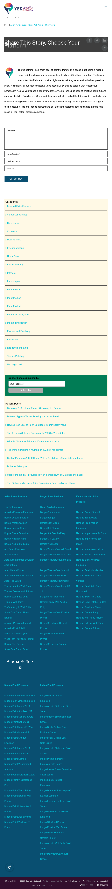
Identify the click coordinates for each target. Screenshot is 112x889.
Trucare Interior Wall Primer (18, 586)
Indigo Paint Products (51, 685)
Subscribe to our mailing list (23, 378)
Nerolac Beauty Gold (86, 517)
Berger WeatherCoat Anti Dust (55, 554)
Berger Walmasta (49, 544)
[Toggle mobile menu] (106, 5)
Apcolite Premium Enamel (17, 623)
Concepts (12, 231)
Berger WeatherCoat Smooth (54, 570)
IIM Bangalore (91, 881)
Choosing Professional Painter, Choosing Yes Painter (34, 408)
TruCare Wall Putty (13, 602)
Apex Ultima (10, 565)
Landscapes (13, 281)
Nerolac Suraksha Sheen (88, 607)
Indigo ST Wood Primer (52, 822)
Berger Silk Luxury (49, 538)
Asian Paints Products (15, 496)
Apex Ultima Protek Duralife (18, 575)
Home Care (13, 256)
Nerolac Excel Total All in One (91, 602)
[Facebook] (8, 661)
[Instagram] (27, 661)
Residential (13, 339)
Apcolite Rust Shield (14, 628)
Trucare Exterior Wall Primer (18, 591)
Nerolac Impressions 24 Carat (91, 533)
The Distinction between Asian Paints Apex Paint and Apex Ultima (41, 483)
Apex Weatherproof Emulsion (19, 559)
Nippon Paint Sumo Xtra (16, 753)
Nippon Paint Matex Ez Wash (19, 727)
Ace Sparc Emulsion (14, 549)
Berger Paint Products (51, 496)
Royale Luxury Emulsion (16, 517)
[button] (10, 867)
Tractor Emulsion (13, 507)
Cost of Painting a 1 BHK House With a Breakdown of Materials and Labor (45, 474)
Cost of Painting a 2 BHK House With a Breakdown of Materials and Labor (45, 458)
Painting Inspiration (17, 322)
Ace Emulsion (11, 554)
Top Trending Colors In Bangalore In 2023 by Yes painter (36, 433)
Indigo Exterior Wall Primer (53, 827)
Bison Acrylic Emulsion (52, 507)
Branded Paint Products (19, 206)
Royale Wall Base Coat (16, 596)
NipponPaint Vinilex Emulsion (19, 701)
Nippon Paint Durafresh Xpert (19, 774)
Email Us (103, 885)
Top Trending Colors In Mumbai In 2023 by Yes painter (35, 449)
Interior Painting (15, 264)
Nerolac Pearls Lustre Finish (90, 554)
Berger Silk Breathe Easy (52, 533)
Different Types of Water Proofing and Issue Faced (33, 416)
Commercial (13, 223)
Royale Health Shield (15, 538)
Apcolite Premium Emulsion (18, 512)
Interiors (11, 273)
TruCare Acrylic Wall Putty (17, 607)
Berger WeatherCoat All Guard (55, 549)
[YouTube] (17, 661)
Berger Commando (50, 512)
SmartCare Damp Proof (16, 649)
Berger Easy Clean (49, 523)
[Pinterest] (22, 661)
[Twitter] (13, 661)
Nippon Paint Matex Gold (17, 732)
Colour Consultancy (17, 214)
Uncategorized (14, 364)
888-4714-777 (87, 885)
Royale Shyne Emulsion (16, 533)
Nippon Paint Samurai (15, 758)
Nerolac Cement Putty (87, 612)
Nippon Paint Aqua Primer (17, 816)
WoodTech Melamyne (15, 633)
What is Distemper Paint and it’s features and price (33, 441)
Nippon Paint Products (16, 685)
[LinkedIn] (32, 661)
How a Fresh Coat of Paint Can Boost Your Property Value (36, 425)
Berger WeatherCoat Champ (54, 580)
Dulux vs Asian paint (17, 466)
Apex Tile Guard (12, 580)
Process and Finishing (18, 331)
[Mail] (20, 667)
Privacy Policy (46, 885)
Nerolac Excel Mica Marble (89, 570)
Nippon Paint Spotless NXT (18, 711)
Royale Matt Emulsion (15, 523)
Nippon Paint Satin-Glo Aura (18, 716)
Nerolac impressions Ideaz (89, 549)
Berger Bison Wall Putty (52, 596)
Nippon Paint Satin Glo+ (16, 722)
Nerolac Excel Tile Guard (88, 596)
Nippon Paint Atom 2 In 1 (17, 706)
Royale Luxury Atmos (15, 528)
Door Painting (14, 239)
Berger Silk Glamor (49, 528)
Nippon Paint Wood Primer (18, 790)
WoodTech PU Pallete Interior (19, 639)
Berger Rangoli (47, 517)
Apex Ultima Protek (14, 570)
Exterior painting (15, 248)
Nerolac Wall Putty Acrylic (89, 617)
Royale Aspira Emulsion (16, 544)
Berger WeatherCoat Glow (53, 575)
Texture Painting (15, 356)
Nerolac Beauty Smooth (88, 512)
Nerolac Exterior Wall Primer (90, 623)
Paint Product (14, 289)
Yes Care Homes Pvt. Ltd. (52, 881)
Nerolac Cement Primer (88, 628)
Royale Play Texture (14, 644)
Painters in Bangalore (18, 314)
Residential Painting (17, 347)
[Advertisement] (56, 39)
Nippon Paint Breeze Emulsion (19, 695)
